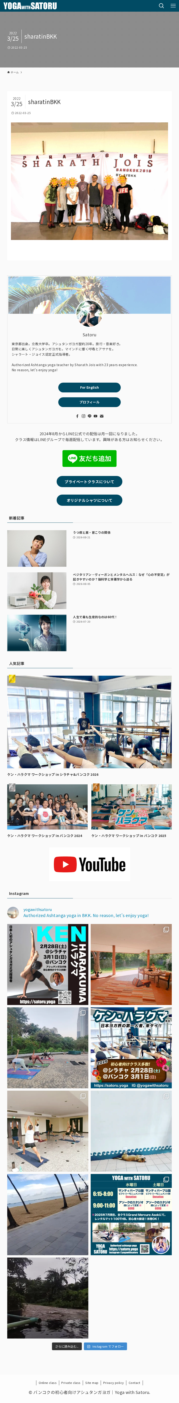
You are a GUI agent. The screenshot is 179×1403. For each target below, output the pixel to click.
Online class (48, 1382)
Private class (70, 1382)
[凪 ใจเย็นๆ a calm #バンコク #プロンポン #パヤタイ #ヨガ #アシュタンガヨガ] (131, 1131)
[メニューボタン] (173, 6)
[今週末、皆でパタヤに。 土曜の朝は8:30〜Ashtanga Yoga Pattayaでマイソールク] (47, 1214)
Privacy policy (113, 1382)
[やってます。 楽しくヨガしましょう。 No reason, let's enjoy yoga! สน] (131, 1214)
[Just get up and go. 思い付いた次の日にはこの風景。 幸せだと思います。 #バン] (47, 1298)
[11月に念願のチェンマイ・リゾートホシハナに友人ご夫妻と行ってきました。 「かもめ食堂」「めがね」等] (131, 964)
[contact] (101, 416)
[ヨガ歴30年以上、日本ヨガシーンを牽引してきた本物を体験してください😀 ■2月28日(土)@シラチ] (47, 964)
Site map (91, 1382)
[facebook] (77, 416)
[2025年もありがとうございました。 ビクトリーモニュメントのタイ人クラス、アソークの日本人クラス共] (47, 1047)
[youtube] (95, 416)
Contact (134, 1382)
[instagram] (83, 416)
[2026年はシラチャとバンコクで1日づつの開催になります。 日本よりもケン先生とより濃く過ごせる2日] (131, 1047)
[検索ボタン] (161, 6)
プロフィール (89, 402)
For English (89, 387)
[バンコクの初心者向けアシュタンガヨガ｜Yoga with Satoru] (29, 6)
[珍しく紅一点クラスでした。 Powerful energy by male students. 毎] (47, 1131)
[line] (89, 416)
